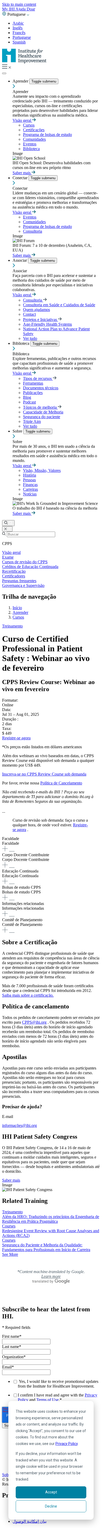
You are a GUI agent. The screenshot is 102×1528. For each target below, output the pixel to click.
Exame (8, 557)
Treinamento (12, 626)
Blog (27, 397)
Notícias (30, 494)
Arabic (18, 23)
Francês (19, 32)
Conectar (21, 178)
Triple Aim (32, 421)
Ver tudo (30, 338)
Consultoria (32, 231)
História (29, 475)
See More (10, 1254)
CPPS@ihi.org (34, 1022)
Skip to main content (19, 4)
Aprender (21, 81)
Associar (20, 260)
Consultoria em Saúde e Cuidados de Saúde (59, 305)
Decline (51, 1506)
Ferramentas (33, 383)
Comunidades (34, 139)
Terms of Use (47, 1400)
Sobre (18, 431)
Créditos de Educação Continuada (30, 566)
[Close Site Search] (7, 529)
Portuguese (22, 37)
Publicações (33, 392)
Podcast (29, 402)
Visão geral (22, 120)
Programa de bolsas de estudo (47, 134)
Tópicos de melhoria (40, 407)
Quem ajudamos (36, 309)
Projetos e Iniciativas (40, 319)
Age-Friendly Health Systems (47, 324)
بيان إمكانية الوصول (30, 1521)
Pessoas (29, 480)
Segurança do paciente (41, 416)
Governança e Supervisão (23, 585)
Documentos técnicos (40, 388)
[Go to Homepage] (24, 62)
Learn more (51, 1276)
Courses (8, 1226)
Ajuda (21, 9)
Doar (31, 9)
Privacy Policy (66, 1444)
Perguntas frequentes (19, 581)
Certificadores (13, 576)
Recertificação (14, 571)
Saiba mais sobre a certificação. (28, 995)
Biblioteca (31, 148)
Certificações (33, 130)
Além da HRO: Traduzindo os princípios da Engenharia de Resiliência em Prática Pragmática (50, 1219)
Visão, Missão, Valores (42, 470)
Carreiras (30, 489)
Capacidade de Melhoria (43, 412)
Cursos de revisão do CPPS (25, 562)
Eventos (29, 144)
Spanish (19, 42)
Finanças (30, 484)
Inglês (17, 28)
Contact (29, 314)
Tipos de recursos (38, 378)
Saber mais (22, 173)
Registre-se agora (16, 738)
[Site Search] (8, 523)
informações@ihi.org (19, 1125)
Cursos (29, 125)
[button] (51, 844)
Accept (51, 1492)
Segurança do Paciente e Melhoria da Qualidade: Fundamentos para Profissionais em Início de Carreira (46, 1247)
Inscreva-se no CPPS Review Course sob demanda (44, 774)
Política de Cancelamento (61, 783)
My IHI (8, 9)
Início (17, 607)
